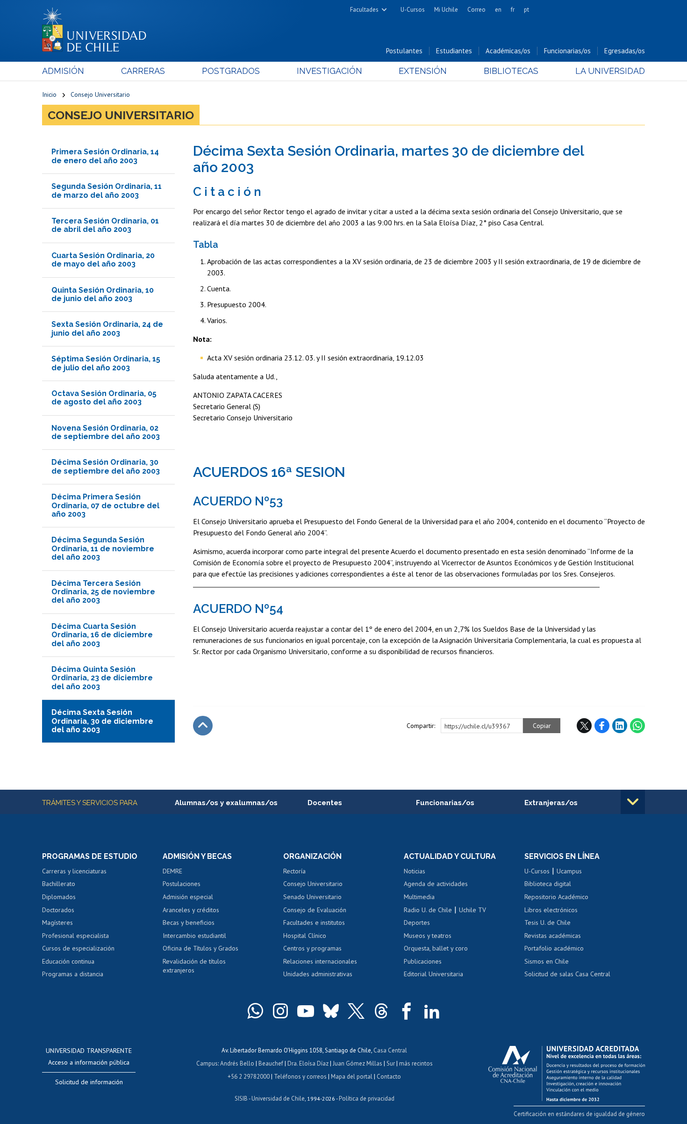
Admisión (63, 71)
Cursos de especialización (78, 948)
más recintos (416, 1063)
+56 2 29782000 (249, 1077)
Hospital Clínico (304, 935)
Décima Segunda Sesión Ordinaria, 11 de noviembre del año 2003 (102, 548)
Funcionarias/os (567, 50)
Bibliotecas (511, 71)
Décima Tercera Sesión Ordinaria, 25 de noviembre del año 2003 (103, 592)
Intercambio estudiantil (194, 935)
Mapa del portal (351, 1077)
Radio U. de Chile (428, 910)
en (498, 10)
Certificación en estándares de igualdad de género (579, 1114)
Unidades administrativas (317, 974)
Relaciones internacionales (320, 961)
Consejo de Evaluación (314, 910)
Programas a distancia (72, 974)
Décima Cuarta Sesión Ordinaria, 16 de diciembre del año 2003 (102, 635)
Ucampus (569, 871)
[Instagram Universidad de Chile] (280, 1011)
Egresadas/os (624, 50)
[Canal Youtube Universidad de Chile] (305, 1011)
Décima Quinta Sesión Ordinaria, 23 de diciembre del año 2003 (102, 678)
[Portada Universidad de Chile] (97, 27)
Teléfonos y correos (300, 1077)
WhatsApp (637, 725)
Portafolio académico (554, 948)
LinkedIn (619, 725)
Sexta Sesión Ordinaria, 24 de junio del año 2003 (107, 328)
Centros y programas (312, 948)
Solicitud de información (89, 1082)
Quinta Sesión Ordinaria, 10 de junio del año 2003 (102, 294)
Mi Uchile (446, 10)
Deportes (417, 922)
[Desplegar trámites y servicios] (633, 802)
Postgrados (231, 71)
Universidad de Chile (278, 1098)
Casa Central (390, 1050)
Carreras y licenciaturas (74, 871)
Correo (476, 10)
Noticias (414, 871)
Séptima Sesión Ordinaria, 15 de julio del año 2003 (105, 363)
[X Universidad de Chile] (356, 1011)
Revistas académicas (552, 935)
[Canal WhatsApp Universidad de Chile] (255, 1011)
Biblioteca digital (547, 883)
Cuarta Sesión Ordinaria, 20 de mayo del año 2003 (103, 259)
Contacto (389, 1077)
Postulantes (404, 50)
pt (526, 10)
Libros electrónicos (551, 910)
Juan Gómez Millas (357, 1063)
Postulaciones (181, 883)
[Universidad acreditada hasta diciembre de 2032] (566, 1071)
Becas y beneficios (189, 922)
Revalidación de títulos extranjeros (194, 966)
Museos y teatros (427, 935)
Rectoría (294, 871)
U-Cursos (413, 10)
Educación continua (68, 961)
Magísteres (57, 922)
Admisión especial (188, 897)
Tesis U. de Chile (547, 922)
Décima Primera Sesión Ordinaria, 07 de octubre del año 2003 (105, 505)
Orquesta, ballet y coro (436, 948)
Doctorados (58, 910)
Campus (207, 1063)
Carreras (143, 71)
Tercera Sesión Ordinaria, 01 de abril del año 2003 (105, 225)
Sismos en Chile (546, 961)
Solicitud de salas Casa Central (567, 974)
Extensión (423, 71)
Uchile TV (472, 910)
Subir (203, 725)
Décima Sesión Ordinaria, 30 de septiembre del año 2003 (105, 466)
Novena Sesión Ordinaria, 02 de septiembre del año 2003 (105, 432)
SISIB (241, 1098)
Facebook (601, 725)
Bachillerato (58, 883)
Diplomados (59, 897)
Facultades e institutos (314, 922)
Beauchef (270, 1063)
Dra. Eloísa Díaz (308, 1063)
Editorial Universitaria (433, 974)
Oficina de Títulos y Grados (200, 948)
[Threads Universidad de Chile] (381, 1011)
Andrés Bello (237, 1063)
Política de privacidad (366, 1098)
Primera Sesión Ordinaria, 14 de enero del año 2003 (105, 156)
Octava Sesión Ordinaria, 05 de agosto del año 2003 (104, 397)
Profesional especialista (75, 935)
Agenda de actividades (436, 883)
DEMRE (172, 871)
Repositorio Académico (556, 897)
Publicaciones (423, 961)
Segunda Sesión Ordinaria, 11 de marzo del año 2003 (106, 190)
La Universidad (610, 71)
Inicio (49, 94)
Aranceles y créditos (191, 910)
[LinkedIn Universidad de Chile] (432, 1011)
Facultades (364, 10)
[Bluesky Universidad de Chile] (331, 1011)
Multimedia (419, 897)
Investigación (329, 71)
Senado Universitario (312, 897)
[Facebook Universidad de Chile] (406, 1011)
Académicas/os (508, 50)
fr (513, 10)
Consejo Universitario (100, 94)
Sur (390, 1063)
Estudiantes (454, 50)
